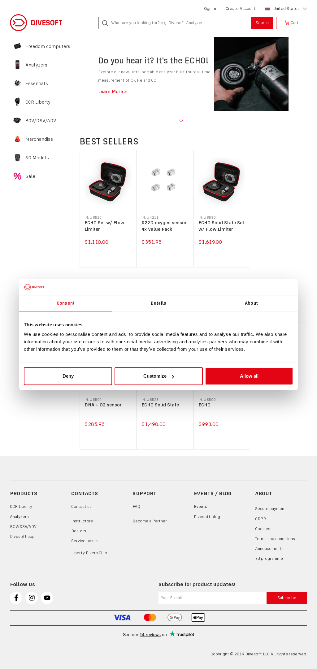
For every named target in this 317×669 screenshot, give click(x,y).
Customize (155, 376)
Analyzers (36, 64)
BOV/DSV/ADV (40, 120)
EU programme (269, 558)
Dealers (78, 531)
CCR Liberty (37, 102)
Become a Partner (149, 521)
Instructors (82, 521)
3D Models (37, 157)
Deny (68, 376)
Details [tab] (158, 303)
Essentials (36, 83)
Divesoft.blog (207, 516)
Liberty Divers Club (89, 553)
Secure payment (270, 508)
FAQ (136, 506)
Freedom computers (47, 46)
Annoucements (269, 548)
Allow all (249, 376)
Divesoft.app (22, 536)
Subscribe (286, 597)
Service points (84, 540)
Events (200, 506)
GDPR (260, 519)
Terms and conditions (275, 538)
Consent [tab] (66, 303)
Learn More (75, 91)
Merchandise (39, 139)
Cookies (262, 528)
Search (262, 22)
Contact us (81, 506)
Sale (30, 176)
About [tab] (251, 303)
